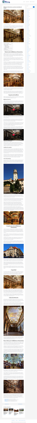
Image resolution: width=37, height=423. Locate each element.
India (27, 42)
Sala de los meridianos (7, 46)
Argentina (28, 16)
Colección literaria (6, 49)
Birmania (28, 20)
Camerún (28, 24)
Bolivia (27, 21)
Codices (28, 29)
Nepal (27, 59)
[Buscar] (33, 7)
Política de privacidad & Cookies (22, 420)
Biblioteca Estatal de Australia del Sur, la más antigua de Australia (11, 412)
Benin (27, 17)
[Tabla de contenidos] (11, 43)
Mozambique (28, 55)
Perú (27, 65)
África (27, 11)
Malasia (27, 51)
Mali (27, 52)
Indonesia (28, 43)
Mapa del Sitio (27, 1)
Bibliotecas (10, 414)
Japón (27, 46)
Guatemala (28, 38)
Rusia (27, 68)
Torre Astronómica (7, 47)
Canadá (27, 25)
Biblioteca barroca (6, 45)
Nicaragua (28, 60)
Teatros (28, 69)
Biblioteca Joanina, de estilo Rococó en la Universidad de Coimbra (6, 412)
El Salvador (28, 34)
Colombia (28, 30)
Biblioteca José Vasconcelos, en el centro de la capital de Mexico (21, 412)
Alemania (28, 12)
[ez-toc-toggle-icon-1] (11, 43)
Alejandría (6, 400)
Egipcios (28, 33)
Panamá (28, 64)
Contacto (24, 1)
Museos (27, 56)
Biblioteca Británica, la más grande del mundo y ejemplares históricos (16, 413)
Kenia (27, 47)
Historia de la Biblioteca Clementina (7, 44)
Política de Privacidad (32, 1)
